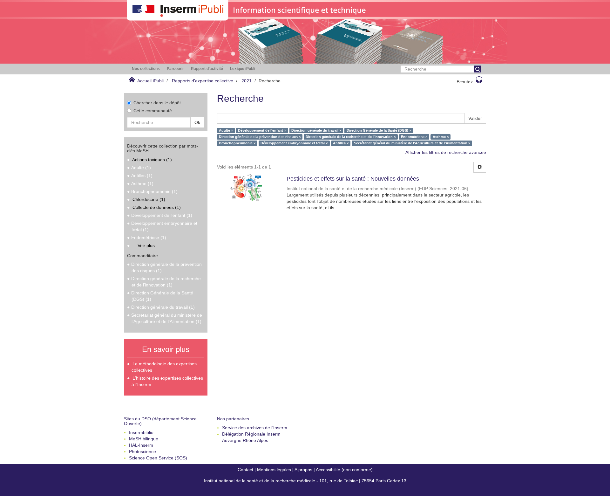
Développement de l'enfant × (262, 130)
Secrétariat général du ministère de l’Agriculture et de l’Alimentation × (412, 143)
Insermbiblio (141, 432)
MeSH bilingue (143, 438)
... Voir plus (143, 245)
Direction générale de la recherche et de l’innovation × (351, 137)
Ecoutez (465, 81)
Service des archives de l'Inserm (254, 427)
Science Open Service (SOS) (158, 457)
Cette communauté (152, 110)
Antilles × (341, 143)
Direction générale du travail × (316, 130)
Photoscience (142, 451)
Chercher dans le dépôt (157, 102)
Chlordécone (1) (148, 199)
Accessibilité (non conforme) (344, 469)
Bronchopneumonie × (237, 143)
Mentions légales (274, 469)
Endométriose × (414, 137)
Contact (245, 469)
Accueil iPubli (150, 80)
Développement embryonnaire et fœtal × (294, 143)
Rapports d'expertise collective (202, 80)
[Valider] (477, 69)
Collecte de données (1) (156, 207)
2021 (246, 80)
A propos (303, 469)
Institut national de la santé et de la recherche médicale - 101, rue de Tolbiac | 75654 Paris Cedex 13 (305, 480)
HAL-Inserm (141, 445)
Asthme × (441, 137)
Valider (475, 118)
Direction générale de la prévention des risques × (260, 137)
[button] (146, 69)
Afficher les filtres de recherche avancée (445, 152)
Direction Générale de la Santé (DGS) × (379, 130)
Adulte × (226, 130)
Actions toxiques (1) (152, 159)
